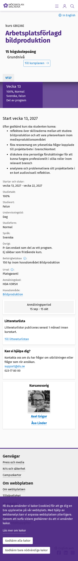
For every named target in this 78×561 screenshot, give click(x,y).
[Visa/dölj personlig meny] (64, 6)
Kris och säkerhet (14, 468)
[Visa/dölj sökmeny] (72, 6)
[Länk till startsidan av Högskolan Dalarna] (13, 4)
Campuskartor (12, 475)
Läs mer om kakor (14, 530)
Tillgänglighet (12, 495)
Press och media (13, 462)
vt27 (8, 78)
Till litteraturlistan (17, 339)
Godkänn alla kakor (17, 540)
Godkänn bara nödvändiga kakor (26, 550)
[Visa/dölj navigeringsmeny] (57, 6)
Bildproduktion (13, 294)
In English (69, 15)
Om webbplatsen (14, 489)
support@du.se (15, 366)
